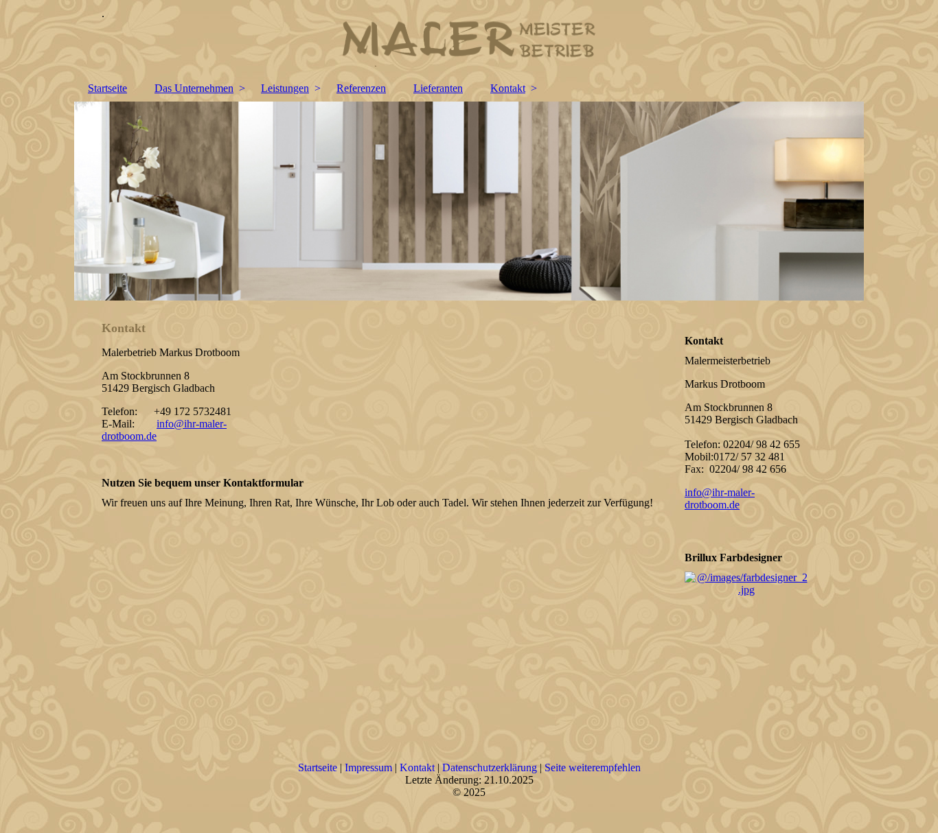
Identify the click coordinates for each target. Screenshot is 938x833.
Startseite (107, 88)
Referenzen (361, 88)
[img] (469, 37)
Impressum (368, 767)
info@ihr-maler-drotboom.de (720, 498)
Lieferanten (438, 88)
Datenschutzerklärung (489, 767)
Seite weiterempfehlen (593, 767)
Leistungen (285, 88)
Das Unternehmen (194, 88)
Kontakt (507, 88)
